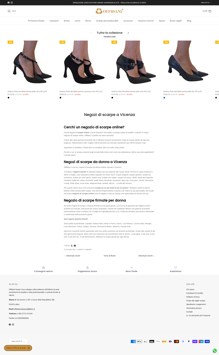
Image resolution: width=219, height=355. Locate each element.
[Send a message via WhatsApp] (215, 351)
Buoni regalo (176, 21)
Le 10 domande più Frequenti (198, 315)
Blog (189, 21)
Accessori (128, 21)
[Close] (29, 348)
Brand (66, 21)
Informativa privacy (194, 308)
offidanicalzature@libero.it (24, 309)
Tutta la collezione (109, 32)
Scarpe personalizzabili (107, 21)
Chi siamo (190, 289)
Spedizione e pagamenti (196, 304)
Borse (88, 21)
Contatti (189, 312)
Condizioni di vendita (194, 293)
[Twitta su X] (72, 246)
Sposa (162, 21)
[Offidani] (109, 11)
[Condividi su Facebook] (75, 246)
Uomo (77, 21)
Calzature (54, 21)
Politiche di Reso (193, 297)
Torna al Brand (109, 256)
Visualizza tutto (110, 36)
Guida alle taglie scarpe (195, 301)
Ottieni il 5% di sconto (16, 348)
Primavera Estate (36, 21)
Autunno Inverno (146, 21)
